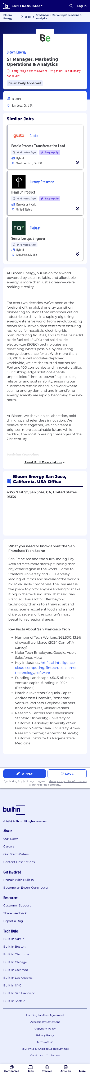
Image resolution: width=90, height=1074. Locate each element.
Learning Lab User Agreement (45, 1015)
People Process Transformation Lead (38, 145)
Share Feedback (15, 913)
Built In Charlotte (16, 954)
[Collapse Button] (77, 162)
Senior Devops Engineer (28, 238)
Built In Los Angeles (17, 978)
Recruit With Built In (18, 880)
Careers (8, 846)
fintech (52, 668)
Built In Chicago (15, 962)
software (43, 673)
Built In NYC (12, 985)
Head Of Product (23, 191)
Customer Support (17, 905)
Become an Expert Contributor (26, 887)
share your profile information (68, 781)
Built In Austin (13, 939)
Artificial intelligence (58, 663)
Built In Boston (14, 946)
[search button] (71, 6)
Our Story (10, 839)
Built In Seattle (14, 1001)
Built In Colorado (15, 970)
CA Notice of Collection (45, 1055)
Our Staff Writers (16, 854)
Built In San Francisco (19, 993)
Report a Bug (13, 921)
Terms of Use (45, 1042)
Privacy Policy (45, 1035)
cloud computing (29, 668)
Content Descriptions (19, 862)
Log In (82, 6)
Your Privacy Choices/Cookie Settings (45, 1048)
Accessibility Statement (45, 1021)
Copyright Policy (45, 1028)
